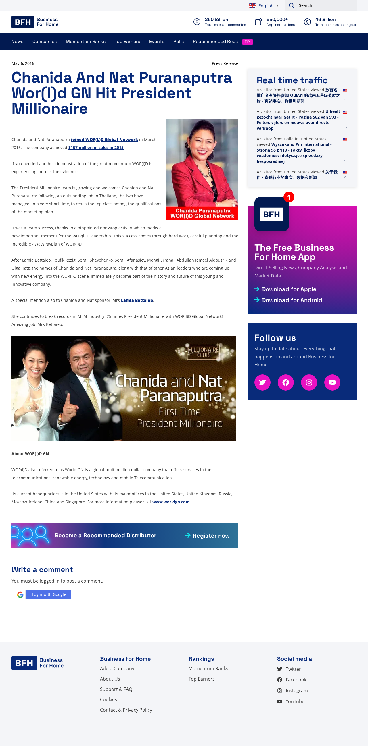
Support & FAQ (116, 689)
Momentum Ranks (86, 41)
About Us (110, 679)
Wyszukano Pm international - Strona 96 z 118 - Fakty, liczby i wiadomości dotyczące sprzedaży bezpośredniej (294, 153)
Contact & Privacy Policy (126, 710)
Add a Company (117, 668)
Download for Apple (289, 289)
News (17, 41)
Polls (178, 41)
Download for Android (292, 300)
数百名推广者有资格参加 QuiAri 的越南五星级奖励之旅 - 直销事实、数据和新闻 (298, 95)
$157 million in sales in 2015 (96, 147)
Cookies (108, 699)
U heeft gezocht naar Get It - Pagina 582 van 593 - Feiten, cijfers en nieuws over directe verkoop (298, 120)
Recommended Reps (215, 41)
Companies (44, 41)
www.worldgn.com (171, 502)
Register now (211, 535)
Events (156, 41)
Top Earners (127, 41)
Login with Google (49, 594)
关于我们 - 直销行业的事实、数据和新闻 (297, 174)
